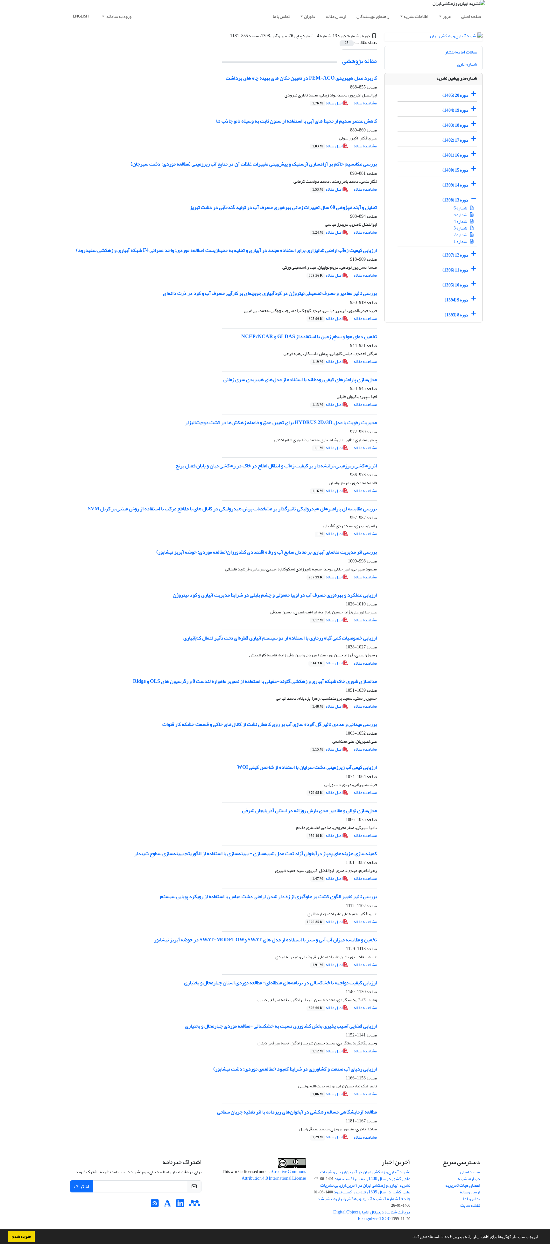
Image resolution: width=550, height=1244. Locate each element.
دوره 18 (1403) (455, 125)
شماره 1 (461, 241)
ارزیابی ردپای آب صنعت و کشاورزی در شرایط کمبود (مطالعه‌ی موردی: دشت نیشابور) (295, 1069)
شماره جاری (467, 64)
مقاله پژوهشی (359, 61)
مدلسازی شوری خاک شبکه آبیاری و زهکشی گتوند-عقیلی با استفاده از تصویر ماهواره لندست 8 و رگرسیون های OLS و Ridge (255, 681)
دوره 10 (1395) (455, 285)
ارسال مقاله (336, 16)
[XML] (226, 36)
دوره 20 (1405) (455, 95)
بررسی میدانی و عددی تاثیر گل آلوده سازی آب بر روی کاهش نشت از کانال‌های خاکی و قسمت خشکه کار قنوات (269, 724)
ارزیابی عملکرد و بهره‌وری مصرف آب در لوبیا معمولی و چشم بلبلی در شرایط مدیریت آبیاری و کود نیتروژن (275, 595)
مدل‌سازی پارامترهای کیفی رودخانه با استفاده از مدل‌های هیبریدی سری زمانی (300, 379)
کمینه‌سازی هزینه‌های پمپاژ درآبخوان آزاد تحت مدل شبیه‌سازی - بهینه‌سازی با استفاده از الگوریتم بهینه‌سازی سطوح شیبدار (255, 853)
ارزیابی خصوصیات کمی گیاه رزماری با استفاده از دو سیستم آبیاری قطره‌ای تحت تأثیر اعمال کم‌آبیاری (280, 638)
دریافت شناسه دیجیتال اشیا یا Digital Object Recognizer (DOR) (371, 1215)
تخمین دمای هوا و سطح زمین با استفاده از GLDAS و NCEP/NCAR (309, 336)
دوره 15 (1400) (455, 170)
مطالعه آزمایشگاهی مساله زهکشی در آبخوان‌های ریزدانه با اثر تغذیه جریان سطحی (297, 1112)
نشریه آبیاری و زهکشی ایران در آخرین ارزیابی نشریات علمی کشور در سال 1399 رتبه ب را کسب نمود (365, 1188)
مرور (447, 16)
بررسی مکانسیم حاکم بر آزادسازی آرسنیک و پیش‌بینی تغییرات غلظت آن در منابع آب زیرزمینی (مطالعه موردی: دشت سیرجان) (253, 164)
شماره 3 (461, 228)
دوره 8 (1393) (456, 315)
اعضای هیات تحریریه (462, 1185)
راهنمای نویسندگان (372, 16)
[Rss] (155, 1205)
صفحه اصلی (471, 16)
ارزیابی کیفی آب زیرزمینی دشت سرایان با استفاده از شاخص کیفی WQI (307, 767)
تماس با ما (281, 16)
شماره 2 (461, 234)
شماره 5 (461, 214)
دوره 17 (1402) (455, 140)
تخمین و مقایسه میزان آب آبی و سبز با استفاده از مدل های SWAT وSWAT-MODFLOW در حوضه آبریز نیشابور (265, 939)
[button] (410, 1237)
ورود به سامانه (118, 16)
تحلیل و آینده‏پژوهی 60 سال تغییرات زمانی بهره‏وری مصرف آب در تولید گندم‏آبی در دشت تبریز (283, 207)
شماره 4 (461, 221)
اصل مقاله (327, 103)
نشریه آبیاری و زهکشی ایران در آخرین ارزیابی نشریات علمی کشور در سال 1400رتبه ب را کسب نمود (365, 1175)
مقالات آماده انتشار (461, 52)
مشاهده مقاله (365, 103)
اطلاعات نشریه (416, 16)
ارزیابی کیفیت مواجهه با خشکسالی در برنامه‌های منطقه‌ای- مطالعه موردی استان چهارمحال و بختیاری (280, 982)
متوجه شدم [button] (21, 1236)
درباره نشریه (469, 1178)
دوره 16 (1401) (455, 155)
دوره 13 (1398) (455, 200)
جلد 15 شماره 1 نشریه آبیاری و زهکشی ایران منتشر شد (364, 1198)
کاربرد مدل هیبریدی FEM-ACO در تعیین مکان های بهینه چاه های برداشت (301, 78)
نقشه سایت (470, 1205)
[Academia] (167, 1205)
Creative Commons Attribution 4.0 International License (274, 1175)
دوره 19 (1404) (455, 110)
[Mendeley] (194, 1205)
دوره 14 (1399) (455, 185)
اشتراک (81, 1186)
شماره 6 (461, 208)
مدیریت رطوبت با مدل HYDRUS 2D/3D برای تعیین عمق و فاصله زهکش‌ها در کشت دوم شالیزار (281, 422)
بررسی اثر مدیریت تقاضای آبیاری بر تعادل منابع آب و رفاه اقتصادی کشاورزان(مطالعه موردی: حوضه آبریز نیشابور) (266, 552)
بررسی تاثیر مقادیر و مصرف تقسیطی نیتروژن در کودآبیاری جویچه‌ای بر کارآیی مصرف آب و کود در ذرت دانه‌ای (270, 293)
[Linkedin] (180, 1205)
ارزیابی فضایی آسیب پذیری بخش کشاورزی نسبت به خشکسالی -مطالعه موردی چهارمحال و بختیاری (281, 1026)
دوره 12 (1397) (455, 255)
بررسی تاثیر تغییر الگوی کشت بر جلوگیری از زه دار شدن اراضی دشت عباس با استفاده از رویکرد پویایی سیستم (268, 896)
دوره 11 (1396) (455, 270)
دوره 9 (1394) (456, 300)
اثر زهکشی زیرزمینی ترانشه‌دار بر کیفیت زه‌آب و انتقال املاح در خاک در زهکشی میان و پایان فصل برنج (276, 465)
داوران (309, 16)
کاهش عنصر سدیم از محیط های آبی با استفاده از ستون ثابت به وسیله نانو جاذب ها (296, 121)
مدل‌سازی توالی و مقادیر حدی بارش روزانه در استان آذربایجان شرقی (309, 810)
